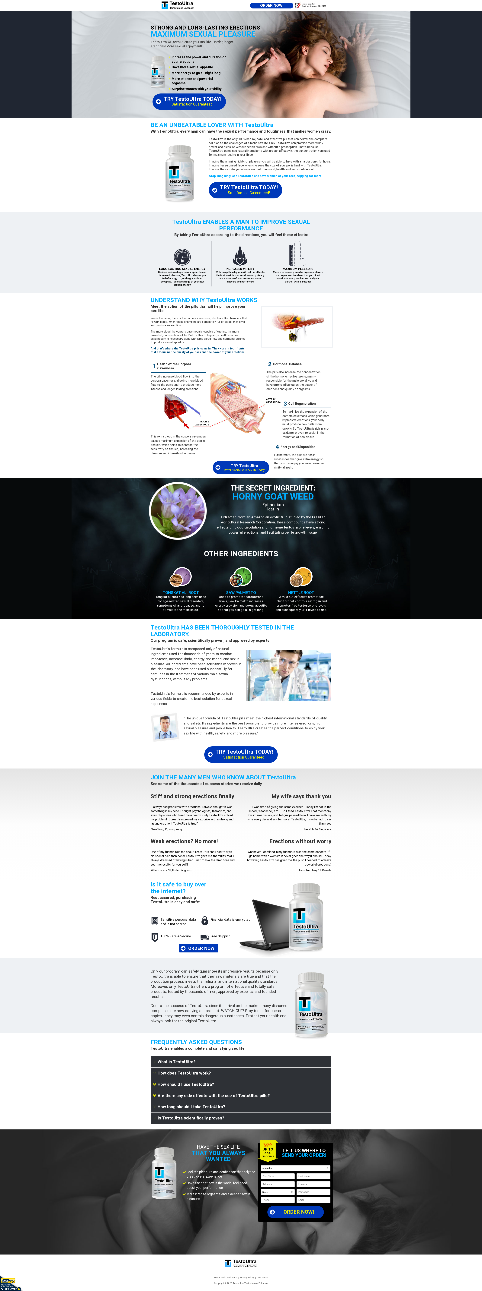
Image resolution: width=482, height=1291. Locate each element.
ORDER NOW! (299, 1212)
